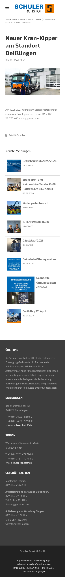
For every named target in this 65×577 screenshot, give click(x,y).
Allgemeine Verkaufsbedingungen (34, 564)
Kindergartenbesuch (35, 203)
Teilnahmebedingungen (34, 571)
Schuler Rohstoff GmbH (15, 19)
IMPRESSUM (48, 568)
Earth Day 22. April (34, 311)
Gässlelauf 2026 (33, 240)
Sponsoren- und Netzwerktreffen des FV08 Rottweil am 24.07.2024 (39, 184)
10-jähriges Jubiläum (36, 221)
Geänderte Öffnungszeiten (39, 259)
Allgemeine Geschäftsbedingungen (34, 560)
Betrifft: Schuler (35, 19)
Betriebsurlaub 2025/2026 (40, 160)
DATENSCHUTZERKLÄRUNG (26, 568)
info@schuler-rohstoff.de (18, 425)
